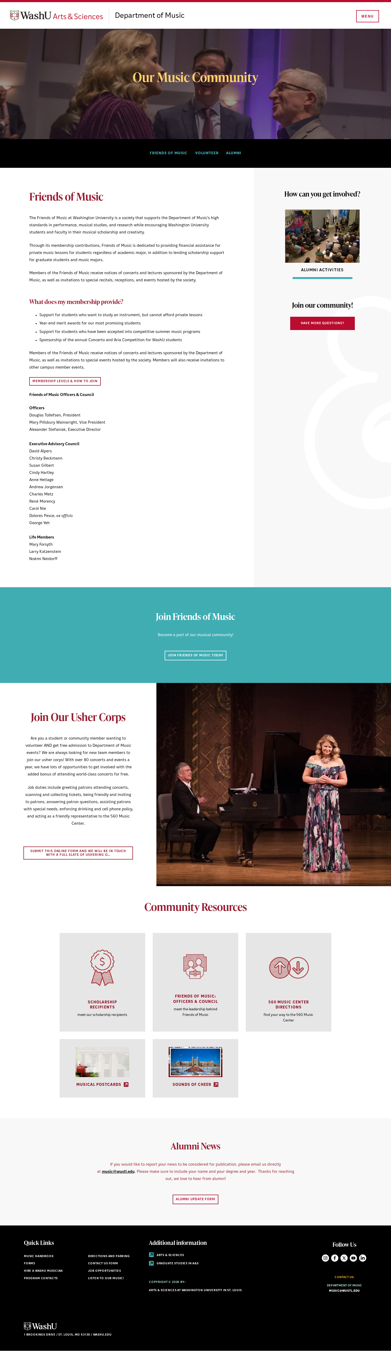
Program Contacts (41, 1278)
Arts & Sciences (170, 1255)
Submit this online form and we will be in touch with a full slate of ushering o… (78, 853)
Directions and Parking (109, 1256)
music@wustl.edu (118, 1172)
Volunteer (207, 153)
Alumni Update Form (195, 1199)
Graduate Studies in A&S (177, 1263)
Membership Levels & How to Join (65, 381)
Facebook (334, 1258)
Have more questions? (322, 323)
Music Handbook (39, 1256)
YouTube (353, 1258)
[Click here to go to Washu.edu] (40, 1329)
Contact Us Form (103, 1263)
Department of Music (150, 16)
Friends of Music (169, 153)
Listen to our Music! (106, 1278)
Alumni (233, 153)
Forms (29, 1263)
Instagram (325, 1258)
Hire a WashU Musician (43, 1271)
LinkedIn (362, 1258)
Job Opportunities (104, 1271)
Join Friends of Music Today (195, 655)
